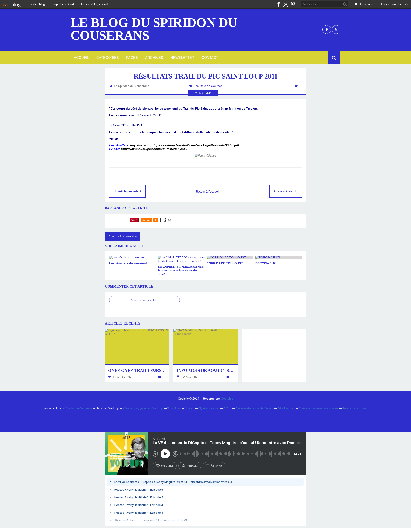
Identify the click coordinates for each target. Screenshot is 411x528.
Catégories (107, 57)
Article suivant (283, 191)
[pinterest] (292, 4)
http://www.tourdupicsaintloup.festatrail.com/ (154, 149)
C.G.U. (227, 408)
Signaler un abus (208, 408)
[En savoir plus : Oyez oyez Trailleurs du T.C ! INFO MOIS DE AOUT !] (137, 355)
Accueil (81, 57)
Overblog (227, 398)
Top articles (173, 408)
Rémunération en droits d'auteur (254, 408)
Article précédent (129, 191)
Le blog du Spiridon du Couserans (154, 29)
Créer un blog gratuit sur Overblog (143, 408)
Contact (210, 57)
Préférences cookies (354, 408)
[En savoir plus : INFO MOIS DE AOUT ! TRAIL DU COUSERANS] (205, 355)
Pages (132, 57)
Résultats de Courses (207, 86)
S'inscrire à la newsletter (122, 236)
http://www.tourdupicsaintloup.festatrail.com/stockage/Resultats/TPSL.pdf (184, 145)
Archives (154, 57)
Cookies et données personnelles (318, 408)
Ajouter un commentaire (144, 300)
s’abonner (167, 465)
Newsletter (182, 57)
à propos (216, 465)
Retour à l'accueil (207, 191)
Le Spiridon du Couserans (77, 408)
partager (192, 465)
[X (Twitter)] (285, 4)
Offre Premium (286, 408)
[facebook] (278, 4)
